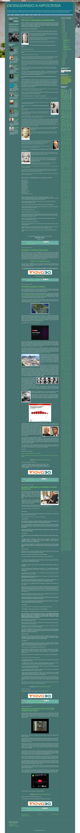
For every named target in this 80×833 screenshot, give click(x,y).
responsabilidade (67, 138)
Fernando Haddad (66, 298)
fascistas (67, 438)
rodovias (66, 526)
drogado (64, 419)
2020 (63, 27)
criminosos (63, 404)
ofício (64, 492)
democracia (33, 701)
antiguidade (68, 364)
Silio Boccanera (66, 342)
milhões (66, 253)
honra (62, 244)
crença (62, 403)
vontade (70, 546)
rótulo (61, 527)
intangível (70, 461)
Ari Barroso (62, 276)
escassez (63, 427)
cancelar (63, 383)
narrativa (63, 188)
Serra (70, 341)
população (68, 156)
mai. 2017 (64, 53)
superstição (62, 534)
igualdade (67, 134)
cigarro (66, 392)
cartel (68, 386)
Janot (70, 311)
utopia (62, 116)
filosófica (66, 441)
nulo (61, 491)
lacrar (66, 467)
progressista (62, 157)
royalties (69, 526)
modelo (67, 481)
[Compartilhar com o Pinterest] (48, 241)
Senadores (68, 166)
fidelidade (62, 441)
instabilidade (63, 247)
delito (65, 408)
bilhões (66, 376)
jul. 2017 (64, 38)
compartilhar (62, 396)
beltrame (65, 375)
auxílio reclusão (63, 373)
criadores (70, 403)
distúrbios (63, 417)
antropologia (62, 365)
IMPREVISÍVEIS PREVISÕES (16, 56)
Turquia (65, 350)
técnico (64, 542)
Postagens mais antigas (54, 814)
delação (62, 408)
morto (70, 482)
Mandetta (62, 213)
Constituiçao (62, 203)
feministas (62, 440)
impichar (62, 456)
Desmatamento (69, 290)
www (70, 548)
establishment (68, 151)
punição (66, 194)
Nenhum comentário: (38, 241)
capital (67, 224)
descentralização (63, 231)
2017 (63, 31)
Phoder (69, 116)
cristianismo (62, 405)
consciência (62, 172)
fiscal (67, 178)
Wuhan (69, 351)
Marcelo (62, 319)
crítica (62, 173)
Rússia (67, 339)
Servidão (62, 124)
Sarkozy (62, 341)
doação (69, 173)
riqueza (70, 525)
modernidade (56, 701)
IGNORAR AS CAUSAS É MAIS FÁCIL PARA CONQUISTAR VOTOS (37, 710)
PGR (70, 329)
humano (62, 134)
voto (67, 106)
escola (68, 150)
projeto (70, 515)
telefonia (62, 536)
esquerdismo (65, 430)
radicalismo (62, 158)
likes (65, 471)
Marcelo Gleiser (66, 319)
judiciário (62, 128)
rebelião (62, 263)
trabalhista (62, 537)
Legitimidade (67, 211)
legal (66, 468)
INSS (68, 308)
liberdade (62, 92)
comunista (68, 227)
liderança (63, 471)
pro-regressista (68, 512)
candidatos (66, 383)
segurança (66, 159)
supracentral (65, 267)
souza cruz (69, 531)
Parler (65, 332)
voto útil (67, 547)
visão (69, 198)
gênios (66, 450)
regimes (62, 521)
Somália (70, 342)
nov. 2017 (64, 33)
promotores (66, 516)
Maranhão (69, 318)
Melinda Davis (63, 322)
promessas (63, 516)
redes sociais (68, 158)
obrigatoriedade (68, 491)
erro (70, 426)
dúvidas (65, 420)
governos (45, 701)
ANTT (69, 199)
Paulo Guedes (68, 332)
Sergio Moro (67, 341)
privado (69, 511)
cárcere (68, 405)
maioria (50, 701)
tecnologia (68, 96)
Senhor (64, 341)
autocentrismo (68, 371)
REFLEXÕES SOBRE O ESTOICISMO (16, 84)
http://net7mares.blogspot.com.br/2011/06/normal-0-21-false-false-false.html (33, 295)
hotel (70, 452)
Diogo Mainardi (69, 291)
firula (69, 441)
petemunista (62, 505)
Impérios (70, 309)
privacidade (68, 114)
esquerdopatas (69, 430)
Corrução (62, 287)
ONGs (61, 328)
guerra (69, 112)
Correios (66, 203)
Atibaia (70, 277)
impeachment (63, 113)
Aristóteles (62, 141)
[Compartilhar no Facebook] (47, 241)
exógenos (69, 435)
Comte (62, 286)
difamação (66, 414)
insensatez (66, 461)
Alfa (64, 274)
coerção (67, 393)
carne (61, 385)
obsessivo (62, 492)
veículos (62, 546)
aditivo (69, 355)
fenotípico (66, 440)
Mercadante (67, 322)
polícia (69, 191)
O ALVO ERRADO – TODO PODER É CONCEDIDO (16, 110)
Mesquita (65, 323)
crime (35, 809)
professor (62, 515)
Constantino (68, 141)
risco (61, 526)
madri (68, 473)
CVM (63, 201)
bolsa (65, 223)
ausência (62, 371)
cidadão (70, 117)
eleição (68, 119)
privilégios (62, 194)
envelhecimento (67, 426)
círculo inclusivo (64, 406)
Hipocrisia (12, 14)
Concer (65, 286)
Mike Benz (69, 323)
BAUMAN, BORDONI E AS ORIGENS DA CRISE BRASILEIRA (66, 47)
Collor (65, 202)
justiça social (62, 467)
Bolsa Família (66, 162)
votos (69, 547)
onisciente (62, 494)
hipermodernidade (69, 451)
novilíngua (65, 256)
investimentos (63, 248)
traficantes (66, 537)
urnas (65, 543)
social (66, 266)
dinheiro (69, 148)
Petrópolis (63, 216)
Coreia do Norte (69, 286)
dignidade (69, 414)
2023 (63, 23)
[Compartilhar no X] (46, 241)
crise (30, 701)
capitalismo (68, 170)
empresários (62, 150)
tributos (66, 139)
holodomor (63, 452)
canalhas (70, 382)
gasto (65, 447)
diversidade (62, 234)
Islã (70, 310)
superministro (68, 533)
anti (70, 363)
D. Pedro (67, 287)
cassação (67, 387)
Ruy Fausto (63, 339)
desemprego (68, 231)
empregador (63, 424)
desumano (37, 809)
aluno (61, 360)
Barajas (65, 279)
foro (69, 178)
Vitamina (70, 350)
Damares (65, 288)
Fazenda (62, 298)
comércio (70, 396)
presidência (62, 510)
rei (61, 522)
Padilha (62, 331)
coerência (70, 393)
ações (68, 373)
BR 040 (63, 278)
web (68, 548)
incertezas (69, 457)
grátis (62, 242)
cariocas (69, 384)
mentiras (62, 253)
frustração (53, 809)
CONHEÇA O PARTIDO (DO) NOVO (34, 250)
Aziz (61, 201)
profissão (65, 515)
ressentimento (66, 524)
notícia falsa (66, 490)
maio (70, 473)
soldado (69, 266)
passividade (69, 500)
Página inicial (40, 814)
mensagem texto (63, 252)
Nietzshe (62, 214)
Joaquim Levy (63, 210)
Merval (69, 213)
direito (65, 173)
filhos (69, 177)
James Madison (63, 209)
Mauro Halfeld (65, 321)
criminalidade (68, 172)
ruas (34, 702)
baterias (62, 375)
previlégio (69, 510)
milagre (47, 480)
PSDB (62, 215)
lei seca (69, 469)
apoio (61, 366)
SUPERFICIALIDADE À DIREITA (33, 287)
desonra (68, 232)
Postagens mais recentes (25, 814)
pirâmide (69, 505)
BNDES (62, 161)
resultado (70, 524)
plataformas (63, 156)
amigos (69, 361)
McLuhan (69, 321)
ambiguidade (68, 360)
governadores (68, 120)
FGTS (65, 297)
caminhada (67, 382)
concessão (63, 397)
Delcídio (65, 290)
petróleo (52, 480)
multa (69, 483)
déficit (67, 419)
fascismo (64, 438)
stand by (62, 532)
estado (39, 701)
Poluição (62, 334)
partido (33, 280)
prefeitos (68, 192)
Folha (68, 300)
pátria (69, 194)
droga (61, 419)
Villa (67, 350)
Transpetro (69, 349)
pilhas (66, 505)
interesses (68, 462)
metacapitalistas (63, 480)
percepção (69, 259)
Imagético (67, 309)
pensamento (66, 502)
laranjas (62, 468)
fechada (66, 439)
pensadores (62, 502)
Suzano (69, 344)
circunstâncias (68, 146)
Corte (69, 203)
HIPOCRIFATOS (17, 14)
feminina (69, 439)
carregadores (62, 386)
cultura (65, 108)
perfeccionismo (63, 503)
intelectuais (62, 135)
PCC (68, 329)
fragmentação (68, 152)
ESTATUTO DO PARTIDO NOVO (40, 261)
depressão (62, 409)
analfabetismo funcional (64, 362)
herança (69, 450)
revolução (62, 159)
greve (70, 448)
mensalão (68, 252)
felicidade (64, 177)
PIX (62, 330)
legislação (65, 469)
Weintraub (63, 351)
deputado (66, 409)
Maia (69, 212)
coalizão (64, 393)
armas (27, 809)
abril (61, 354)
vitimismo (62, 140)
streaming (66, 532)
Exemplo (65, 296)
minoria (52, 701)
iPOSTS (31, 14)
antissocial (68, 167)
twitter (62, 542)
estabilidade (63, 431)
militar (26, 810)
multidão (65, 484)
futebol (67, 446)
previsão (62, 511)
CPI (69, 162)
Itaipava (64, 311)
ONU (70, 214)
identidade (67, 181)
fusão (65, 446)
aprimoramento (68, 366)
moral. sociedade (63, 482)
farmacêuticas (68, 437)
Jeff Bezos (68, 209)
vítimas (64, 548)
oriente (66, 258)
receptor (65, 263)
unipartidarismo (68, 542)
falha (61, 437)
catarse (69, 387)
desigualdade (63, 232)
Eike (67, 205)
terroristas (69, 536)
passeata (66, 500)
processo (65, 513)
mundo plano (68, 254)
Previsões (69, 334)
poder (62, 91)
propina (62, 123)
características (65, 384)
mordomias (67, 482)
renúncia (62, 138)
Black (64, 280)
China (70, 106)
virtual (67, 546)
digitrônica (63, 94)
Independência (63, 310)
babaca (70, 373)
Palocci (69, 331)
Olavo (68, 328)
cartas (65, 386)
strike (69, 532)
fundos (65, 179)
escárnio (69, 427)
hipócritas (70, 242)
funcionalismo (62, 445)
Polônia (65, 334)
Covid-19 (65, 116)
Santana (70, 340)
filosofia (62, 126)
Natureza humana (29, 810)
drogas (62, 149)
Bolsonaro (29, 480)
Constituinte (68, 202)
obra (64, 491)
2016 (63, 58)
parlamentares (63, 499)
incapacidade (68, 456)
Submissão (62, 344)
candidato (32, 809)
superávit (66, 534)
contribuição (68, 147)
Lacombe (68, 210)
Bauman (69, 161)
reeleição (62, 264)
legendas (62, 469)
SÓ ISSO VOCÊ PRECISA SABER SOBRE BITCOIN (16, 75)
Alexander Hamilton (64, 200)
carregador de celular (67, 385)
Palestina (65, 331)
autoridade (63, 222)
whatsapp (69, 140)
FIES (67, 297)
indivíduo (62, 246)
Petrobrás (67, 333)
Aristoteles (66, 276)
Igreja (64, 309)
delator (66, 407)
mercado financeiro (63, 478)
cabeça (64, 382)
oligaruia (67, 492)
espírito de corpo (66, 429)
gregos (68, 448)
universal (62, 543)
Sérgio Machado (67, 345)
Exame (62, 296)
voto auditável (63, 547)
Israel (61, 311)
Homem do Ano (68, 307)
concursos (69, 397)
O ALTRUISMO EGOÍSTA (16, 93)
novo (31, 280)
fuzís (56, 809)
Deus (61, 205)
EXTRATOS (35, 14)
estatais (64, 237)
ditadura (38, 480)
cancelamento (63, 170)
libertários (67, 470)
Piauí (69, 333)
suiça (61, 267)
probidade (62, 513)
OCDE (65, 214)
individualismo (68, 183)
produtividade (62, 514)
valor (64, 544)
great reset (65, 448)
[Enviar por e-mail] (44, 241)
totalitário (62, 269)
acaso (70, 354)
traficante (66, 269)
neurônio (62, 489)
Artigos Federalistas (66, 277)
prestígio (66, 510)
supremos (69, 534)
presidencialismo (63, 137)
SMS (69, 339)
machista (65, 473)
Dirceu (64, 205)
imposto (65, 456)
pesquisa (66, 129)
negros (62, 256)
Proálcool (55, 480)
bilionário (69, 376)
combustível (62, 395)
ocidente (62, 189)
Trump (66, 124)
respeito (62, 524)
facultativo (64, 436)
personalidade (63, 190)
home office (66, 452)
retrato (62, 525)
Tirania (66, 117)
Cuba (66, 204)
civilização (62, 102)
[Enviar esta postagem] (42, 241)
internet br (66, 463)
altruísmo (65, 221)
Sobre (39, 14)
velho (62, 545)
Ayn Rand (68, 160)
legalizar (69, 468)
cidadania (65, 171)
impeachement (63, 183)
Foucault (66, 301)
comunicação (64, 125)
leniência (62, 470)
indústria (66, 459)
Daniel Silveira (66, 289)
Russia (70, 338)
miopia (64, 481)
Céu (64, 287)
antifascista (62, 364)
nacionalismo (26, 702)
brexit (63, 145)
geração (70, 447)
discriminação (68, 233)
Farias (70, 297)
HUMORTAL (27, 14)
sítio (69, 267)
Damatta (68, 288)
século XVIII (64, 535)
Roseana (65, 338)
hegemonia (65, 242)
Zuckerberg (62, 353)
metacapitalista (68, 479)
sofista (62, 531)
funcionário (67, 445)
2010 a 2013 (44, 352)
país (33, 810)
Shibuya (63, 342)
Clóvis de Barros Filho (65, 285)
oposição (68, 257)
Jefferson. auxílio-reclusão (65, 312)
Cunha (69, 204)
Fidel (65, 299)
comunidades (63, 227)
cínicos (70, 405)
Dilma (63, 103)
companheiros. (68, 395)
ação (66, 373)
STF (68, 90)
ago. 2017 (64, 37)
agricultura (62, 167)
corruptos (68, 118)
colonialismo (68, 394)
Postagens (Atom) (26, 815)
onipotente (63, 493)
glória (62, 448)
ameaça (66, 361)
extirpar (66, 435)
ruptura (69, 115)
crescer (67, 403)
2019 (63, 28)
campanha (68, 145)
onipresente (68, 493)
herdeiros (62, 451)
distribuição (66, 416)
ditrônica (62, 418)
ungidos (69, 139)
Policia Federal (68, 216)
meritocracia (68, 478)
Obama (64, 328)
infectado (65, 460)
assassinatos (69, 221)
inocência (63, 461)
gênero (63, 450)
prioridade (66, 511)
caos (69, 383)
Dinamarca (62, 291)
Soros (62, 343)
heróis (65, 451)
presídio (39, 810)
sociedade (37, 702)
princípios (38, 280)
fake (70, 436)
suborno (62, 533)
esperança (66, 428)
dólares (62, 420)
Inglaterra (67, 310)
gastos (68, 447)
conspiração (62, 147)
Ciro (61, 285)
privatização (62, 512)
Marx (66, 213)
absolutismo (64, 354)
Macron (67, 212)
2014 (48, 352)
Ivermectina (67, 311)
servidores (62, 266)
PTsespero (66, 330)
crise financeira (68, 404)
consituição (69, 398)
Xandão (62, 352)
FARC (61, 297)
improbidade (67, 244)
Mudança (23, 702)
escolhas (66, 236)
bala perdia (63, 374)
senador (69, 265)
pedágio (66, 259)
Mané (66, 318)
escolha (66, 427)
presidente (35, 810)
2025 (63, 21)
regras (65, 521)
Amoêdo (70, 274)
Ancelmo (67, 275)
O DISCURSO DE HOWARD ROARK (16, 66)
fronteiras (50, 809)
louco (65, 472)
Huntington (65, 308)
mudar (66, 483)
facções (68, 436)
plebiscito (66, 191)
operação (65, 494)
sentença (70, 527)
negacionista (68, 255)
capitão (62, 384)
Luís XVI (62, 317)
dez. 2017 (64, 32)
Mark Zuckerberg (66, 320)
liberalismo (68, 128)
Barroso (65, 161)
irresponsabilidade (68, 248)
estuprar (48, 809)
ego (69, 234)
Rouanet (68, 338)
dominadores (68, 418)
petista (69, 190)
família (69, 125)
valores (67, 198)
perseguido (70, 503)
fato (69, 438)
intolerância (69, 463)
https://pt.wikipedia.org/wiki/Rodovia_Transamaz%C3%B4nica (31, 453)
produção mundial (68, 514)
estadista (69, 431)
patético (66, 501)
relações (64, 522)
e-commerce (68, 420)
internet (68, 127)
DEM (69, 287)
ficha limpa (69, 440)
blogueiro (62, 223)
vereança (69, 545)
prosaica (70, 516)
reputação (65, 523)
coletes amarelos (64, 394)
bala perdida (66, 374)
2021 (63, 26)
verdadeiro (65, 545)
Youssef (69, 352)
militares (49, 480)
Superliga (66, 344)
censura (68, 104)
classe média (63, 226)
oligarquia (68, 113)
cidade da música (67, 225)
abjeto (69, 353)
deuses (62, 413)
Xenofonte (65, 352)
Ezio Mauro (69, 296)
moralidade (62, 136)
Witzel (66, 351)
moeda (70, 481)
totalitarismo (68, 268)
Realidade (62, 117)
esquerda (41, 480)
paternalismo (62, 501)
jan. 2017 (64, 57)
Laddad (62, 211)
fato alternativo (63, 439)
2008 (63, 65)
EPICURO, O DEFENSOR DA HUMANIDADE (38, 20)
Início (8, 14)
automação (68, 372)
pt (68, 93)
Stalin (67, 343)
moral (68, 97)
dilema (62, 415)
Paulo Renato (62, 333)
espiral (69, 428)
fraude (62, 179)
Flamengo (65, 300)
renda (69, 137)
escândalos (62, 428)
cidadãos (29, 280)
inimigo (66, 246)
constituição (63, 97)
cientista (63, 392)
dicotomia (63, 414)
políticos (62, 96)
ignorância (62, 182)
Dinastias (65, 291)
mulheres (63, 254)
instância (68, 247)
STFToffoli (62, 340)
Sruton (65, 343)
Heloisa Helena (63, 306)
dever (67, 413)
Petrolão (70, 215)
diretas (67, 415)
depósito (69, 409)
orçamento (67, 189)
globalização (42, 701)
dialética (70, 413)
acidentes (62, 355)
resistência (69, 523)
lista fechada (68, 471)
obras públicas (63, 257)
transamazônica (67, 538)
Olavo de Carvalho (67, 123)
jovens (66, 135)
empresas (62, 120)
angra (27, 480)
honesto (69, 243)
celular (62, 171)
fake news (63, 109)
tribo (69, 269)
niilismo (65, 489)
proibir (68, 515)
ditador (66, 417)
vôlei (66, 548)
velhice (70, 544)
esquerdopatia (63, 151)
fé (63, 447)
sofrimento (65, 531)
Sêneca (70, 345)
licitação (70, 470)
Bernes (62, 280)
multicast (62, 484)
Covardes (62, 204)
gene (22, 810)
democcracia (68, 408)
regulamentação (69, 521)
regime (66, 264)
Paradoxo (62, 332)
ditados (69, 417)
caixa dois (62, 224)
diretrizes (70, 415)
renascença (67, 522)
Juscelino (44, 480)
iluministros (68, 182)
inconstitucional (63, 458)
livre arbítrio (62, 472)
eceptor (67, 234)
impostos (62, 127)
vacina (70, 130)
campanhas (62, 146)
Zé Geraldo (66, 353)
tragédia (69, 537)
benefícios (68, 222)
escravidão (69, 236)
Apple (70, 275)
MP (64, 212)
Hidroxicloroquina (63, 307)
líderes (48, 701)
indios (70, 458)
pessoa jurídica (68, 504)
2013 (63, 62)
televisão (62, 268)
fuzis (70, 446)
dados (70, 406)
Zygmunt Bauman (43, 702)
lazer (64, 468)
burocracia (68, 223)
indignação (68, 245)
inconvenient (67, 458)
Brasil (27, 280)
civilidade (69, 392)
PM (63, 330)
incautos (62, 457)
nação (66, 136)
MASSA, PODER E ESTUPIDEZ (16, 101)
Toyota (65, 349)
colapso (69, 226)
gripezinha (63, 449)
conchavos (66, 397)
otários (69, 258)
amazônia (65, 360)
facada (61, 436)
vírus (65, 140)
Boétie (67, 280)
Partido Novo (66, 215)
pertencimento (64, 504)
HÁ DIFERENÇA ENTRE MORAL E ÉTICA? (16, 128)
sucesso (65, 533)
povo (62, 98)
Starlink (70, 343)
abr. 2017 (64, 54)
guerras (66, 449)
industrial (63, 459)
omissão (70, 492)
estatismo (68, 237)
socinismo (66, 130)
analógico (69, 362)
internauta (62, 463)
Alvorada (67, 274)
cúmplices (68, 406)
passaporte (62, 500)
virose (64, 546)
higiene (67, 180)
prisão (70, 129)
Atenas (69, 200)
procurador (69, 513)
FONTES (22, 14)
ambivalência (62, 361)
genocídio (68, 179)
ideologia (68, 109)
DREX (61, 288)
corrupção (62, 93)
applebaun (64, 366)
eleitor (62, 235)
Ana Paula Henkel (63, 275)
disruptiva (63, 416)
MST (70, 317)
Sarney (63, 166)
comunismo (64, 118)
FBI (63, 297)
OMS (68, 214)
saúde (63, 130)
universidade (63, 198)
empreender (66, 235)
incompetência (63, 245)
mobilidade (69, 253)
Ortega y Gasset (65, 329)
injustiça (69, 246)
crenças (64, 403)
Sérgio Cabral (62, 345)
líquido (62, 473)
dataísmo (63, 407)
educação (62, 119)
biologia (62, 377)
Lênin (68, 317)
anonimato (67, 363)
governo (62, 95)
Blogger (44, 830)
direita (36, 480)
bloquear (68, 377)
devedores (65, 413)
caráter (70, 386)
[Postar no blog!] (45, 241)
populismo (32, 702)
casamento (63, 387)
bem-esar (69, 375)
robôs (63, 526)
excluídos (62, 152)
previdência (62, 193)
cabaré (62, 382)
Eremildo (70, 205)
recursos (69, 263)
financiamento (63, 178)
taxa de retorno (69, 535)
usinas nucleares (68, 543)
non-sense (62, 490)
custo (65, 405)
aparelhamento (63, 168)
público (68, 157)
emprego (70, 235)
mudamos (63, 483)
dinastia (64, 415)
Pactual (70, 330)
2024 (63, 22)
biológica (65, 377)
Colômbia (70, 285)
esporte (62, 429)
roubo (65, 265)
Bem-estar (62, 162)
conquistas (65, 398)
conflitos (62, 398)
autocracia (68, 107)
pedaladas (69, 501)
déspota (69, 419)
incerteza (65, 457)
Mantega (63, 318)
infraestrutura (69, 460)
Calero (62, 202)
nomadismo (69, 489)
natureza (68, 188)
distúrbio (70, 416)
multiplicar (69, 484)
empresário (67, 149)
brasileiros (62, 169)
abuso (67, 354)
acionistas (66, 355)
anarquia (62, 363)
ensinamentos (66, 425)
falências (64, 437)
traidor (62, 538)
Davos (69, 289)
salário (64, 527)
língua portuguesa (69, 472)
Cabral (66, 201)
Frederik (69, 301)
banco (70, 374)
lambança (69, 467)
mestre (62, 479)
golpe (64, 104)
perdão (69, 502)
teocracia (65, 536)
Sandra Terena (66, 340)
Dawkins (62, 290)
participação (68, 499)
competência (33, 480)
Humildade (62, 308)
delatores (69, 407)
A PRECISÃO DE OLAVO (13, 26)
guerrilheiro (69, 449)
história (70, 105)
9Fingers (65, 199)
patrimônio (62, 259)
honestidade (64, 243)
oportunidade (69, 494)
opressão (62, 258)
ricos (67, 525)
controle (62, 148)
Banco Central (67, 278)
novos (69, 490)
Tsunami (62, 350)
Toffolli (63, 349)
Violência (63, 107)
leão (64, 470)
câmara (69, 108)
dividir (65, 418)
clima (66, 226)
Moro (67, 103)
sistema (70, 159)
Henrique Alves (68, 306)
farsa (61, 438)
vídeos (62, 548)
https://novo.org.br (40, 276)
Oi (66, 328)
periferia (67, 503)
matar (24, 810)
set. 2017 (64, 36)
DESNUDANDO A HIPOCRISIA (34, 5)
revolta (65, 525)
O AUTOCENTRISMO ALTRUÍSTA (16, 119)
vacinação (62, 544)
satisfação (67, 527)
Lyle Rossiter (65, 317)
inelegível (62, 460)
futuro (67, 102)
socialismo (63, 160)
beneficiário (62, 376)
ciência (62, 393)
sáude (61, 535)
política (36, 280)
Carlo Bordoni (28, 701)
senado (63, 106)
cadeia (68, 169)
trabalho (40, 702)
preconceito (62, 192)
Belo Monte (68, 279)
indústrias (69, 459)
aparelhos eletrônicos (67, 365)
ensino (63, 236)
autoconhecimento (63, 372)
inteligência (63, 462)
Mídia (70, 103)
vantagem (67, 544)
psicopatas (41, 810)
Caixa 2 (69, 201)
